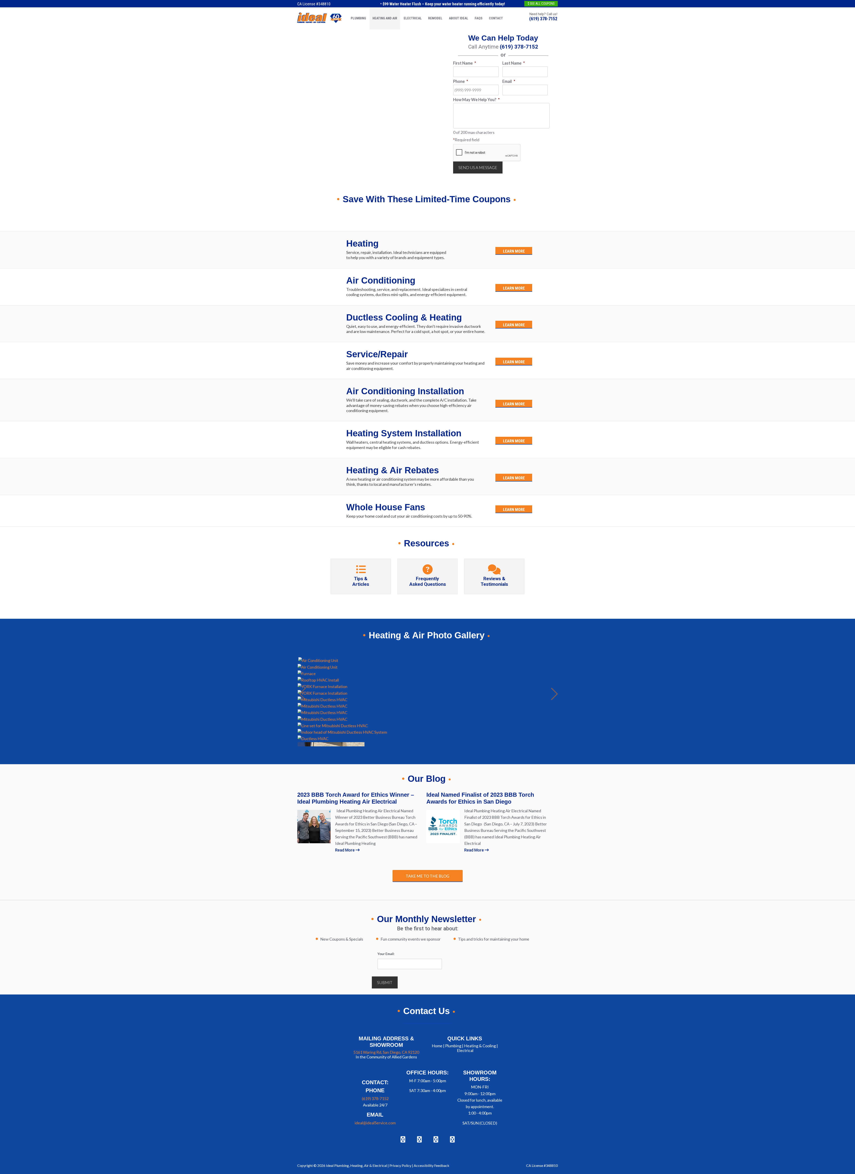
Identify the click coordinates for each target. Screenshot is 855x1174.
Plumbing (453, 1045)
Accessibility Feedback (431, 1165)
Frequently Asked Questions (427, 581)
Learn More (514, 251)
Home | (438, 1045)
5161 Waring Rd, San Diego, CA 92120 (386, 1051)
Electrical (465, 1050)
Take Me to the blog (427, 876)
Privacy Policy (400, 1165)
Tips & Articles (360, 581)
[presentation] (487, 152)
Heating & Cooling (480, 1045)
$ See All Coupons (541, 4)
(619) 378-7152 (543, 18)
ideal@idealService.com (375, 1122)
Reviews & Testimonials (494, 581)
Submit (384, 982)
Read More (345, 850)
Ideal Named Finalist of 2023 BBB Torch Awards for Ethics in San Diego (480, 798)
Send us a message (477, 167)
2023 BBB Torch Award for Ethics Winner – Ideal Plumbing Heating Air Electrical (355, 798)
